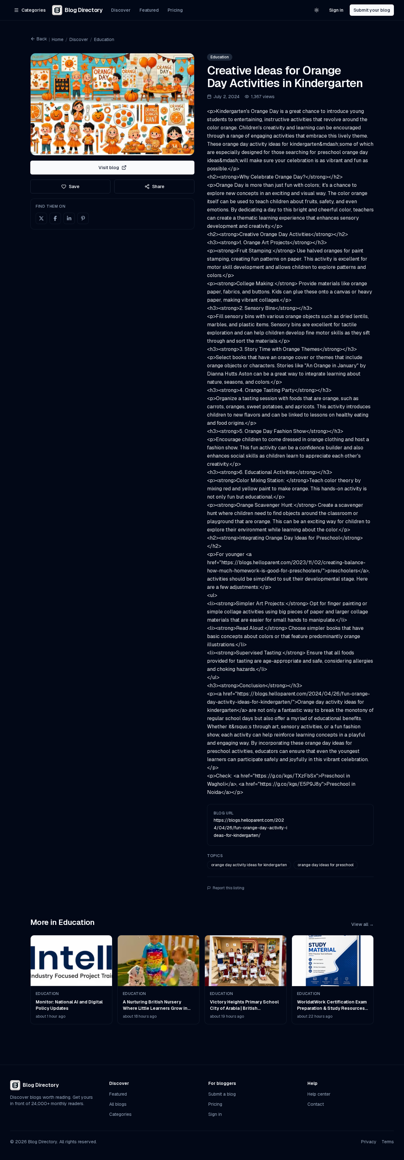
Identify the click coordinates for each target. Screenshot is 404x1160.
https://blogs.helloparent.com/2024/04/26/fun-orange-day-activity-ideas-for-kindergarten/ (250, 827)
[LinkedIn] (69, 218)
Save (74, 186)
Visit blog (108, 167)
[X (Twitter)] (41, 218)
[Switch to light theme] (316, 10)
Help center (318, 1094)
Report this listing (228, 888)
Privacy (369, 1142)
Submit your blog (372, 10)
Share (158, 186)
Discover (121, 10)
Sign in (336, 10)
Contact (315, 1104)
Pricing (175, 10)
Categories (120, 1114)
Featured (149, 10)
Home (57, 39)
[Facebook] (55, 218)
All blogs (118, 1104)
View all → (362, 924)
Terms (388, 1142)
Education (104, 39)
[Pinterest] (83, 218)
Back (42, 39)
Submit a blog (222, 1094)
